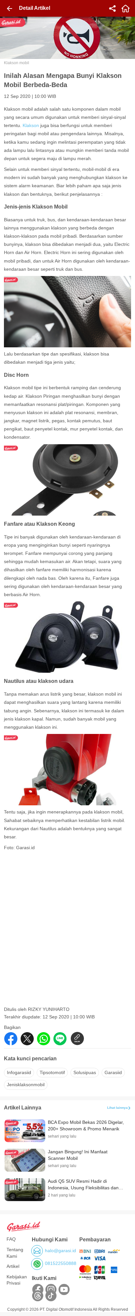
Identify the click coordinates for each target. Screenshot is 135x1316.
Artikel (13, 1266)
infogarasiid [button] (19, 1072)
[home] (125, 8)
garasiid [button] (113, 1072)
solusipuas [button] (84, 1072)
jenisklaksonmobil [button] (26, 1084)
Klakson (31, 125)
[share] (112, 8)
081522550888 (60, 1263)
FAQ (11, 1239)
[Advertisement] (67, 936)
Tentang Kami (15, 1253)
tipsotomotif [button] (52, 1072)
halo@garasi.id (60, 1250)
